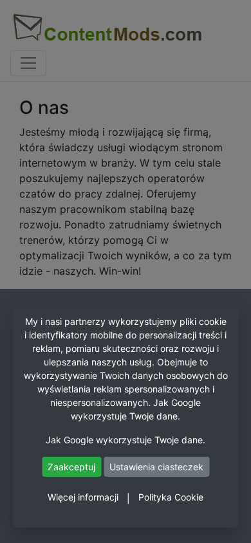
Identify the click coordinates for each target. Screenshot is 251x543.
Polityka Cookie (170, 497)
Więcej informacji (83, 497)
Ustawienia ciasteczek (156, 466)
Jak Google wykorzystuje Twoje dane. (125, 439)
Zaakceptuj (71, 466)
